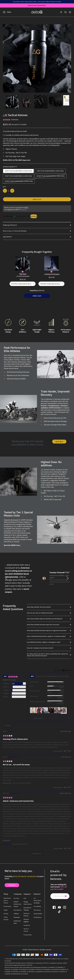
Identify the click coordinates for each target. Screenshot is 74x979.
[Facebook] (54, 907)
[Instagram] (64, 907)
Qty (4, 187)
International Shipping (27, 909)
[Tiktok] (59, 911)
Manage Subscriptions (28, 903)
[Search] (65, 12)
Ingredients (7, 237)
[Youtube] (59, 907)
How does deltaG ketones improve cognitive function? (47, 630)
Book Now (59, 442)
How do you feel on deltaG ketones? (40, 613)
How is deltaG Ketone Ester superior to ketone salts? (46, 636)
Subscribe (66, 896)
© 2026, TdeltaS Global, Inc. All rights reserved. (37, 950)
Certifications (37, 917)
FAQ (25, 898)
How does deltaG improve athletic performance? (44, 619)
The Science (37, 910)
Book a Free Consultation (37, 5)
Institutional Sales (17, 922)
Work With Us (17, 910)
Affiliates (16, 913)
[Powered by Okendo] (62, 670)
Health (5, 910)
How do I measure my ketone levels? (40, 648)
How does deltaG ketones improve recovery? (43, 625)
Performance (7, 906)
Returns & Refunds (26, 915)
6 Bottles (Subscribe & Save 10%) (50, 171)
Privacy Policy (28, 935)
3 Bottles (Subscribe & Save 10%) (18, 171)
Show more (36, 854)
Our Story (16, 898)
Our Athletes (37, 906)
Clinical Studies (38, 913)
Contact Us (27, 925)
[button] (10, 119)
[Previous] (7, 578)
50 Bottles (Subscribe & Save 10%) (19, 181)
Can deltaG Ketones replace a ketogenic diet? (44, 642)
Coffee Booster (6, 918)
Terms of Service (26, 930)
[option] (37, 578)
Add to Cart (37, 199)
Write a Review (38, 718)
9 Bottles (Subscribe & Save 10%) (18, 176)
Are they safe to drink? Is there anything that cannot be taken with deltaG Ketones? (47, 655)
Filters (8, 725)
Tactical (6, 913)
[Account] (61, 12)
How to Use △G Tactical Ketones (15, 231)
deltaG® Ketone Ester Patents (17, 904)
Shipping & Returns (10, 225)
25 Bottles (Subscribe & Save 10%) (51, 176)
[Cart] (70, 12)
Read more (6, 840)
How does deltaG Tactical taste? (39, 607)
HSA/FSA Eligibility (26, 920)
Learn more (33, 216)
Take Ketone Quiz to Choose (7, 900)
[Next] (67, 578)
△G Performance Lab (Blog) (37, 900)
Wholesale (17, 917)
